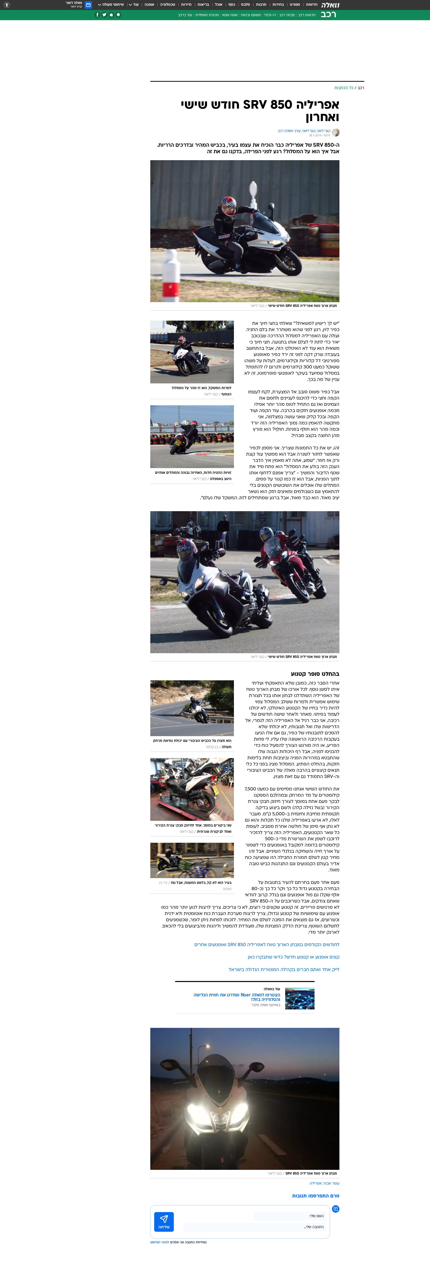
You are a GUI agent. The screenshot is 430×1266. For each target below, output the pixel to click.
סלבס (245, 5)
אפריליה (316, 1183)
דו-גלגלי (270, 15)
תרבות (261, 5)
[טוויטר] (104, 15)
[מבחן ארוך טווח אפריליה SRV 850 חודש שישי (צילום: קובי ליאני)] (244, 235)
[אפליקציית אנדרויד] (118, 15)
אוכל (218, 5)
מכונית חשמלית (207, 15)
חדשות (312, 5)
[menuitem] (309, 5)
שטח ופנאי (230, 15)
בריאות (203, 5)
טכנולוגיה (167, 5)
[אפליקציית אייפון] (111, 15)
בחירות (278, 5)
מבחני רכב (287, 15)
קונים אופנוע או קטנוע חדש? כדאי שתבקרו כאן (293, 957)
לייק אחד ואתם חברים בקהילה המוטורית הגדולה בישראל (284, 970)
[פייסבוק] (97, 15)
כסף (231, 5)
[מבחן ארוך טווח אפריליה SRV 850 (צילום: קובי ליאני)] (244, 1103)
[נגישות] (7, 5)
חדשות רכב (307, 15)
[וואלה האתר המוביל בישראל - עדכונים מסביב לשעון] (330, 4)
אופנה (149, 5)
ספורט (295, 5)
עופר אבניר (331, 1183)
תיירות (186, 5)
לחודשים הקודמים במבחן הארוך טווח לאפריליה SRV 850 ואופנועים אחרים (266, 945)
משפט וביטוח (251, 15)
